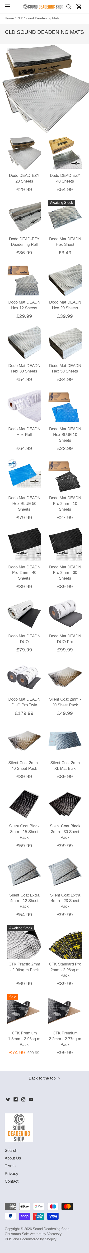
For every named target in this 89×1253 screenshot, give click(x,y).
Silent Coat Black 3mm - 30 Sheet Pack (65, 832)
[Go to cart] (79, 6)
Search (11, 1150)
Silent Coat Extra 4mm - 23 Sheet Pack (65, 901)
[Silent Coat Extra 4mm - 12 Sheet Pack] (24, 873)
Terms (10, 1166)
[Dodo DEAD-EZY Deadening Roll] (24, 217)
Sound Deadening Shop (51, 1229)
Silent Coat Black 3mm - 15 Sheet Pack (24, 832)
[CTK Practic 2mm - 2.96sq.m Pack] (24, 942)
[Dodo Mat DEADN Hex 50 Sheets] (65, 343)
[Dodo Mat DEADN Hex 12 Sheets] (24, 280)
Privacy (11, 1173)
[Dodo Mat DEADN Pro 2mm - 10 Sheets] (65, 476)
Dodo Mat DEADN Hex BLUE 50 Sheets (24, 504)
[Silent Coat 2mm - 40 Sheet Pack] (24, 741)
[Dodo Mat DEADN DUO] (24, 614)
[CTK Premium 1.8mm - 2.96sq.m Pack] (24, 1011)
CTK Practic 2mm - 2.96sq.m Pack (24, 967)
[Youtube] (31, 1099)
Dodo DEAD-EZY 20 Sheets (24, 178)
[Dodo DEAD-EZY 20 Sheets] (24, 153)
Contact (12, 1181)
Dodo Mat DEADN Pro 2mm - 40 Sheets (24, 573)
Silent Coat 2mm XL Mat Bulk (65, 765)
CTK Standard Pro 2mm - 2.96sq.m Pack (65, 970)
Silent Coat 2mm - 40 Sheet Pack (24, 765)
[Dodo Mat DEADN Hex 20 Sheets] (65, 280)
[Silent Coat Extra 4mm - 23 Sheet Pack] (65, 873)
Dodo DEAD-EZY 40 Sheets (65, 178)
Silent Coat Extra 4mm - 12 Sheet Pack (24, 901)
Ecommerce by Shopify (38, 1239)
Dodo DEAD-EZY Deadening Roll (24, 242)
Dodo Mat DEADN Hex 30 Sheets (24, 368)
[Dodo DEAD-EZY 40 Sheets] (65, 153)
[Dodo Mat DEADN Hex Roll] (24, 407)
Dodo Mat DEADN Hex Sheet (65, 242)
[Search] (68, 6)
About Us (13, 1158)
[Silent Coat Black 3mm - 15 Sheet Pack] (24, 804)
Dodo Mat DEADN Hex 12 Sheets (24, 305)
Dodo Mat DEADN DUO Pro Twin (24, 702)
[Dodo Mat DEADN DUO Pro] (65, 614)
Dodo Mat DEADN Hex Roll (24, 432)
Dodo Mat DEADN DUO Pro (65, 639)
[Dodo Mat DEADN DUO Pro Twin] (24, 677)
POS (8, 1239)
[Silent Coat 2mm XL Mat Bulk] (65, 741)
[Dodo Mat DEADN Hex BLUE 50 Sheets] (24, 476)
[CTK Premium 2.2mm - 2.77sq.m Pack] (65, 1011)
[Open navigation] (7, 6)
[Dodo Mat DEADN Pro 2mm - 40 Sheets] (24, 545)
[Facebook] (16, 1099)
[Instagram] (23, 1099)
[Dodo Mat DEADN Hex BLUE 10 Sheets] (65, 407)
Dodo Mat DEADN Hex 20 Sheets (65, 305)
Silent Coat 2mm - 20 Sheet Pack (65, 702)
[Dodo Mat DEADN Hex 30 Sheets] (24, 343)
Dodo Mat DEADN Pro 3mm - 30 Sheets (65, 573)
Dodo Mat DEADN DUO (24, 639)
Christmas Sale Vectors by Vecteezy (33, 1234)
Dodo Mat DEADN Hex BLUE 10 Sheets (65, 435)
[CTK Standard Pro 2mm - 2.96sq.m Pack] (65, 942)
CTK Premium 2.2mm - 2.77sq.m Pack (65, 1039)
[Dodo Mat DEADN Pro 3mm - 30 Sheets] (65, 545)
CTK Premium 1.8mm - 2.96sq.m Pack (24, 1039)
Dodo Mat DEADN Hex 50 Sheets (65, 368)
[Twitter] (8, 1099)
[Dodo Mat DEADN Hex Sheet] (65, 217)
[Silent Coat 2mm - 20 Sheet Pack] (65, 677)
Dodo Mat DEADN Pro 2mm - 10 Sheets (65, 504)
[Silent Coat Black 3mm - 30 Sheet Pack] (65, 804)
